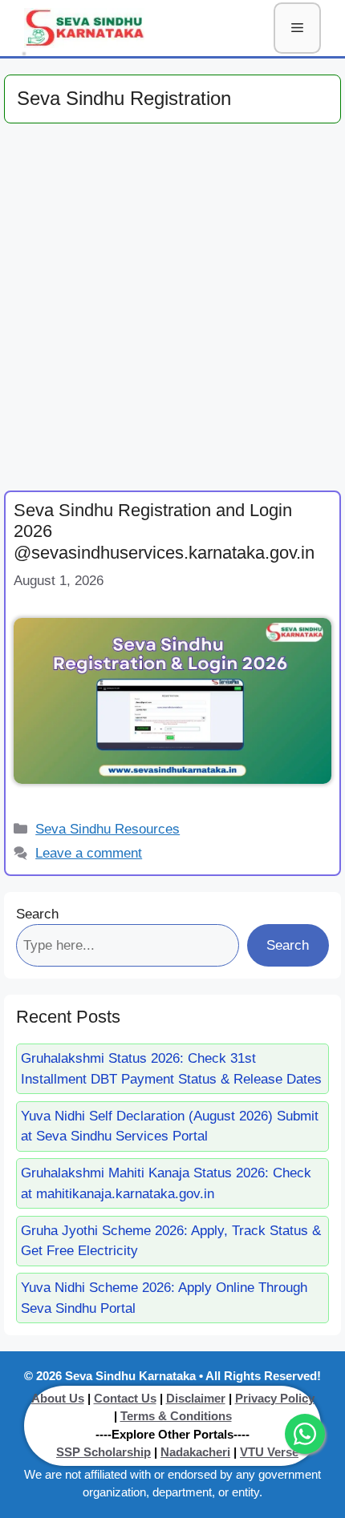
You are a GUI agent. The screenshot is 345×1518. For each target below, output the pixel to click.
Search (37, 914)
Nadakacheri (195, 1452)
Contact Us (125, 1398)
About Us (57, 1398)
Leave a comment (88, 853)
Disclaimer (195, 1398)
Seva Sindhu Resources (107, 829)
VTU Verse (269, 1452)
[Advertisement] (172, 311)
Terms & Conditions (176, 1416)
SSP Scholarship (103, 1452)
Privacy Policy (275, 1398)
